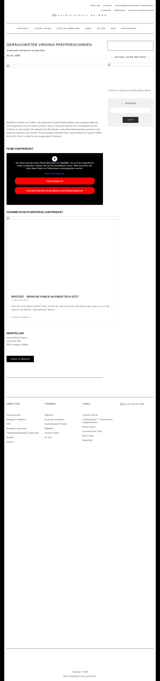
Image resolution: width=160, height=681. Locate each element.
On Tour (101, 28)
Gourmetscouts (13, 415)
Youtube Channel (90, 415)
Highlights (22, 28)
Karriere (106, 10)
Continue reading (21, 317)
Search (130, 120)
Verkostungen (128, 28)
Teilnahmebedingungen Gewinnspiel (134, 5)
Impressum (119, 10)
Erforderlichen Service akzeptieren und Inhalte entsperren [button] (54, 190)
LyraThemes (90, 676)
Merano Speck (88, 427)
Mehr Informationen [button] (55, 173)
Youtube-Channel (22, 6)
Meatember (87, 440)
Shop (113, 28)
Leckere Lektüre (42, 28)
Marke (88, 28)
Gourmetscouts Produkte (56, 424)
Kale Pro (77, 676)
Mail (18, 6)
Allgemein (49, 415)
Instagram (13, 6)
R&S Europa (88, 436)
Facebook (8, 6)
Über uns (95, 5)
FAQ (9, 424)
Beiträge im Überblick (16, 419)
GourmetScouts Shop (92, 431)
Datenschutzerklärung (140, 10)
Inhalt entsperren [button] (54, 181)
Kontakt (107, 5)
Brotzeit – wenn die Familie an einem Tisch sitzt (45, 296)
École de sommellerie (68, 28)
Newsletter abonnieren (17, 428)
